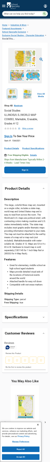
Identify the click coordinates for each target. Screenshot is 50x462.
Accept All (20, 457)
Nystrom (18, 105)
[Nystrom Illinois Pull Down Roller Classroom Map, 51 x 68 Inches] (25, 409)
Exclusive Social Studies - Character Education (23, 35)
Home (4, 25)
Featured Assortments (12, 28)
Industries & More (18, 25)
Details (33, 155)
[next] (45, 422)
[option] (12, 98)
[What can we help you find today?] (44, 13)
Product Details (11, 148)
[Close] (38, 425)
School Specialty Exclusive (14, 32)
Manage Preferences (20, 442)
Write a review (27, 128)
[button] (45, 6)
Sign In (8, 136)
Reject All (21, 449)
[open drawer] (4, 6)
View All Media (41, 95)
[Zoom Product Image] (41, 59)
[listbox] (19, 98)
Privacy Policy (23, 436)
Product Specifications (33, 148)
